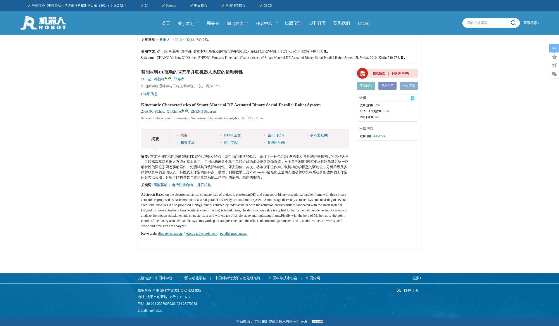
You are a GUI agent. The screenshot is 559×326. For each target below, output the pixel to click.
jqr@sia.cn (155, 310)
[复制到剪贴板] (325, 51)
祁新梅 (159, 79)
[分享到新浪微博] (554, 65)
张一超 (146, 79)
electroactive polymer (201, 233)
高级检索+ (531, 23)
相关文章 (188, 142)
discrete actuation (170, 233)
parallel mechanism (233, 233)
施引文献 (231, 142)
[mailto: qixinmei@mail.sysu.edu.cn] (186, 110)
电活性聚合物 (183, 185)
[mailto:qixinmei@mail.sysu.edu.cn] (169, 78)
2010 (178, 40)
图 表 (275, 135)
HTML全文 (232, 135)
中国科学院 (164, 278)
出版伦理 (293, 23)
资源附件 (276, 142)
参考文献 (319, 135)
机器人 (165, 40)
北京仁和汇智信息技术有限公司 (275, 321)
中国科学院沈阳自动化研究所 (237, 278)
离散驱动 (161, 185)
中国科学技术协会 (283, 278)
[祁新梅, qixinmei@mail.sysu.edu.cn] (166, 78)
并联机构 (204, 185)
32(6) (190, 40)
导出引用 (387, 85)
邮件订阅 (411, 290)
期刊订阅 (317, 23)
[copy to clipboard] (402, 57)
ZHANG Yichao (152, 111)
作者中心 (264, 23)
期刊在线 (235, 23)
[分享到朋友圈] (554, 74)
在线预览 (379, 73)
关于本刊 (186, 23)
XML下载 (408, 85)
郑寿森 (179, 79)
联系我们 (341, 23)
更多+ (416, 278)
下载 (400, 73)
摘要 (184, 135)
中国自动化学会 (193, 278)
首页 (166, 23)
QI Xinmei (174, 111)
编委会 (213, 23)
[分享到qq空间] (554, 56)
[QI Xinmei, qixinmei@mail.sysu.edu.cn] (183, 110)
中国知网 (313, 278)
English (364, 23)
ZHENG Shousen (203, 111)
